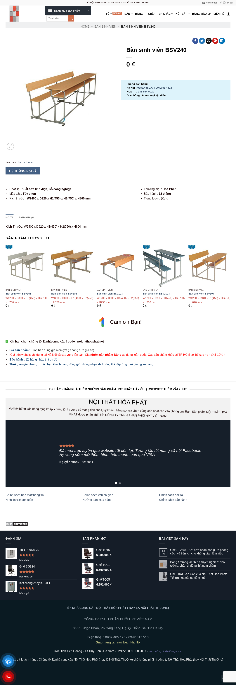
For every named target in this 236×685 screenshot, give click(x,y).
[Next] (230, 279)
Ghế (151, 13)
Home (85, 26)
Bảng (139, 13)
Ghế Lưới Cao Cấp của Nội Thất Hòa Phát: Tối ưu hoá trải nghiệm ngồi (198, 575)
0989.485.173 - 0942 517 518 (127, 637)
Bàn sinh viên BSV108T (19, 293)
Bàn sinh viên (105, 26)
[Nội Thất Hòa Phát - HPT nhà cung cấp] (21, 14)
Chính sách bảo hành (173, 499)
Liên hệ (219, 13)
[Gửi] (71, 18)
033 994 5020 (146, 91)
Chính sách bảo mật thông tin (25, 495)
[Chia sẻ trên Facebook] (195, 41)
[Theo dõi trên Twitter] (228, 2)
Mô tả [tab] (9, 217)
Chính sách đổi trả (171, 495)
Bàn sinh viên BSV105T (65, 293)
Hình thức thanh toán (19, 499)
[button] (209, 2)
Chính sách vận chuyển (97, 495)
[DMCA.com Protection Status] (17, 523)
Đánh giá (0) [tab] (26, 217)
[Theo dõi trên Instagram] (224, 2)
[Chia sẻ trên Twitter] (202, 41)
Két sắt (181, 13)
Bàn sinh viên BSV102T (156, 293)
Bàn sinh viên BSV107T (202, 293)
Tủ (107, 13)
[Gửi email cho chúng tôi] (231, 2)
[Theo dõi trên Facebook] (221, 2)
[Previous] (5, 279)
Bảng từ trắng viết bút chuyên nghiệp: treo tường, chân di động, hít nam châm (197, 564)
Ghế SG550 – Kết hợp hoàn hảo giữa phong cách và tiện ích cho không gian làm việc (199, 551)
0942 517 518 (164, 87)
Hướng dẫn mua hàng (97, 499)
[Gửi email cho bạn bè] (209, 41)
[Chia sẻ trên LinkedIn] (222, 41)
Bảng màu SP (201, 13)
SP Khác (165, 13)
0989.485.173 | (146, 87)
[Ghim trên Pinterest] (215, 41)
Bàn (127, 13)
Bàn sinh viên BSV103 (110, 293)
